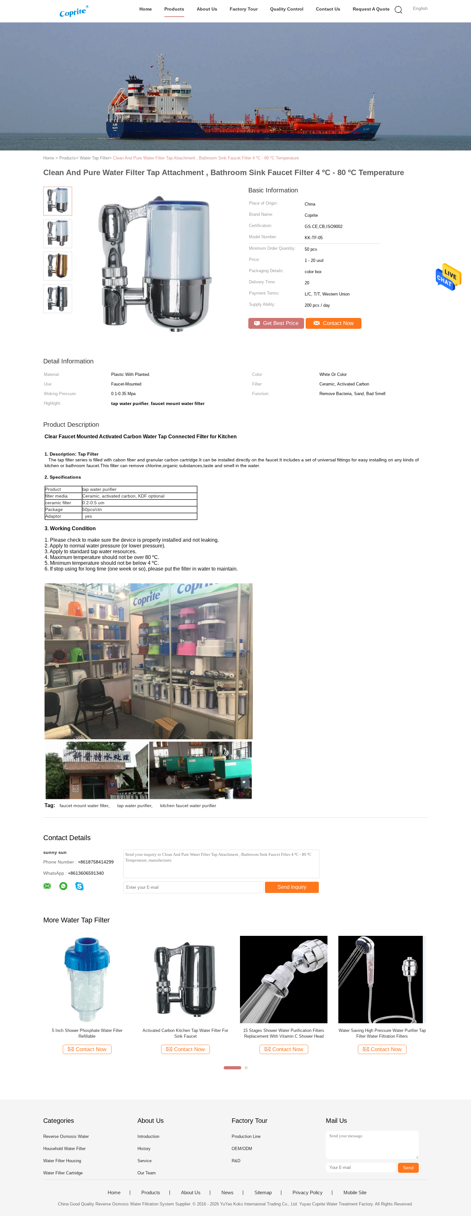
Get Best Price (279, 323)
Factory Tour (244, 9)
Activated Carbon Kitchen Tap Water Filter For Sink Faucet (185, 1033)
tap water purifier (134, 805)
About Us (207, 9)
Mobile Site (355, 1192)
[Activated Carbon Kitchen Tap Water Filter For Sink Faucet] (185, 979)
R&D (236, 1160)
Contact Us (328, 9)
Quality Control (286, 9)
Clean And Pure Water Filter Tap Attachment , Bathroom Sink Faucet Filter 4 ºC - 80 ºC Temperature (206, 158)
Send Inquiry (291, 887)
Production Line (246, 1136)
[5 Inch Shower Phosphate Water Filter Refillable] (87, 979)
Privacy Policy (308, 1192)
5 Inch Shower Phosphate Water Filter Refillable (87, 1033)
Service (144, 1160)
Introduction (148, 1136)
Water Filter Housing (62, 1160)
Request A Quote (371, 9)
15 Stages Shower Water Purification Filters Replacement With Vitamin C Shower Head (283, 1033)
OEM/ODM (242, 1148)
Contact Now (337, 323)
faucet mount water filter (84, 805)
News (227, 1192)
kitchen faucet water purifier (188, 805)
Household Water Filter (64, 1148)
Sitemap (263, 1192)
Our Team (146, 1173)
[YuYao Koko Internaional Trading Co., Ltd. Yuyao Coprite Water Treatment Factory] (74, 11)
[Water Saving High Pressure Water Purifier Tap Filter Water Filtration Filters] (382, 979)
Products (174, 9)
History (144, 1148)
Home (145, 9)
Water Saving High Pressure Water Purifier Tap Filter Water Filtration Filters (382, 1033)
